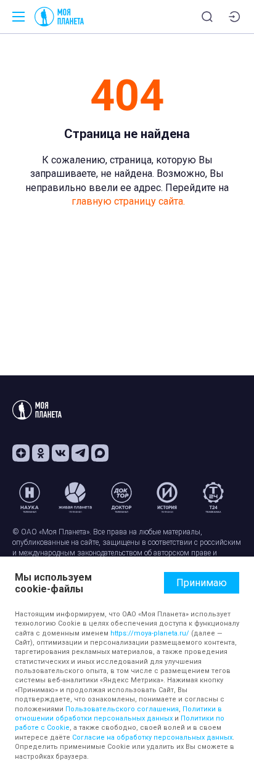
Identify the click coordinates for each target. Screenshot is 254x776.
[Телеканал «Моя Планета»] (59, 17)
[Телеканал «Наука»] (29, 497)
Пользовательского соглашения (122, 709)
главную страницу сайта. (128, 201)
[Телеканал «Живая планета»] (75, 497)
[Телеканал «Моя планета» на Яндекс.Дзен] (21, 453)
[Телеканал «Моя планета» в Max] (100, 453)
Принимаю (201, 583)
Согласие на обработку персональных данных (152, 737)
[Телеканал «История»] (167, 497)
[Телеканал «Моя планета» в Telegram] (80, 453)
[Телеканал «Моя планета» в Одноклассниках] (40, 453)
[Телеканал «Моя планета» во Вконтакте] (60, 453)
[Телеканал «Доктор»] (121, 497)
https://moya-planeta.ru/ (149, 633)
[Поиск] (207, 16)
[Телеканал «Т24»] (213, 497)
